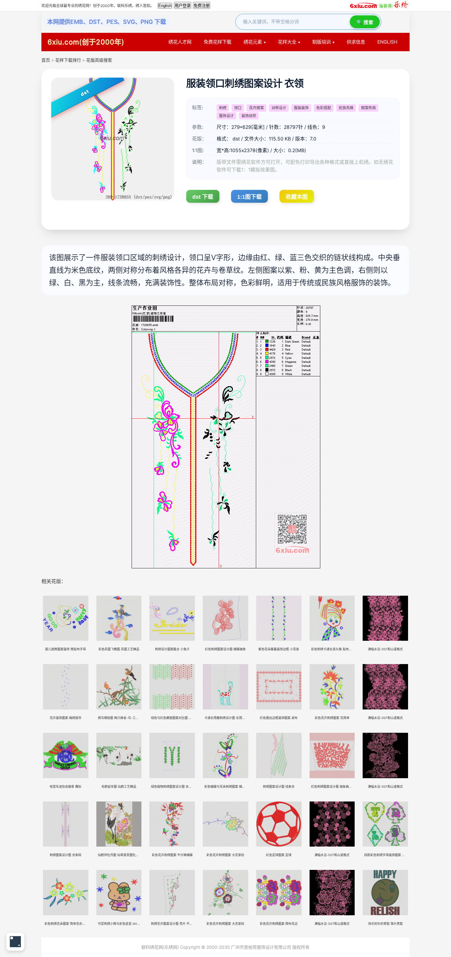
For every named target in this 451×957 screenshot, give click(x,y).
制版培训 (321, 42)
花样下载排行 (68, 60)
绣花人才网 (179, 42)
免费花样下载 (217, 42)
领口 (237, 108)
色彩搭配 (323, 108)
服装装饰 (301, 108)
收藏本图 (297, 197)
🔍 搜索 (365, 22)
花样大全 (287, 42)
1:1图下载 (249, 197)
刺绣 (222, 108)
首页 (45, 60)
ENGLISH (387, 42)
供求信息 (356, 42)
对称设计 (279, 108)
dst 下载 (202, 197)
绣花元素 (253, 42)
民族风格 (346, 108)
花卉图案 (256, 108)
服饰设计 (226, 115)
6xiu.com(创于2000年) (86, 42)
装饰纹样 (248, 115)
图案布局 (368, 108)
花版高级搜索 (99, 60)
